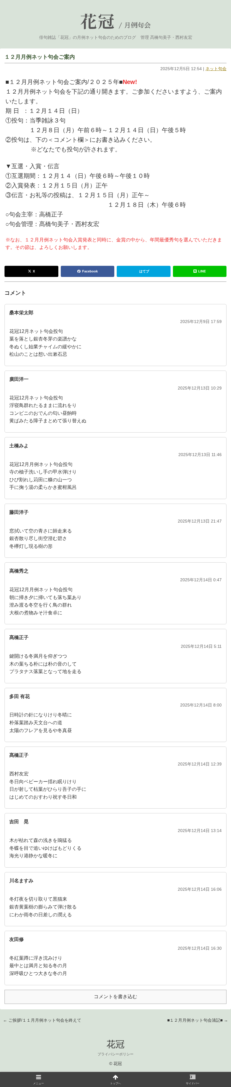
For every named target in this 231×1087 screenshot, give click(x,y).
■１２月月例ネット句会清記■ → (197, 1020)
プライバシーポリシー (115, 1054)
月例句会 (137, 25)
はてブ (144, 271)
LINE (202, 271)
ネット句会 (215, 68)
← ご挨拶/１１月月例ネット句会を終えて (42, 1020)
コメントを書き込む (115, 996)
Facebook (90, 271)
